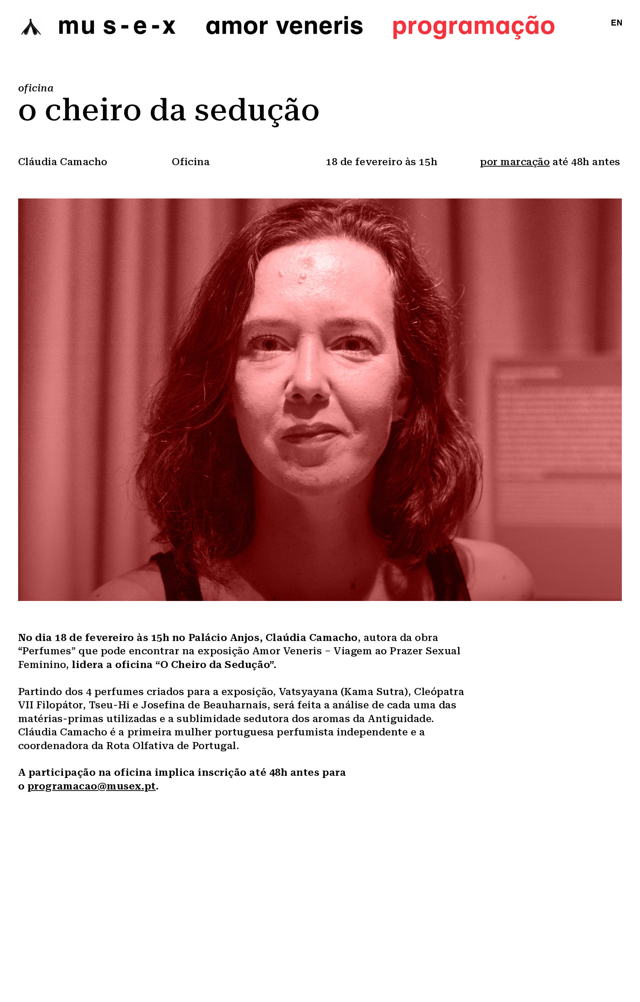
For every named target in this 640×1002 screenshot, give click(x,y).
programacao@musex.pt (91, 786)
